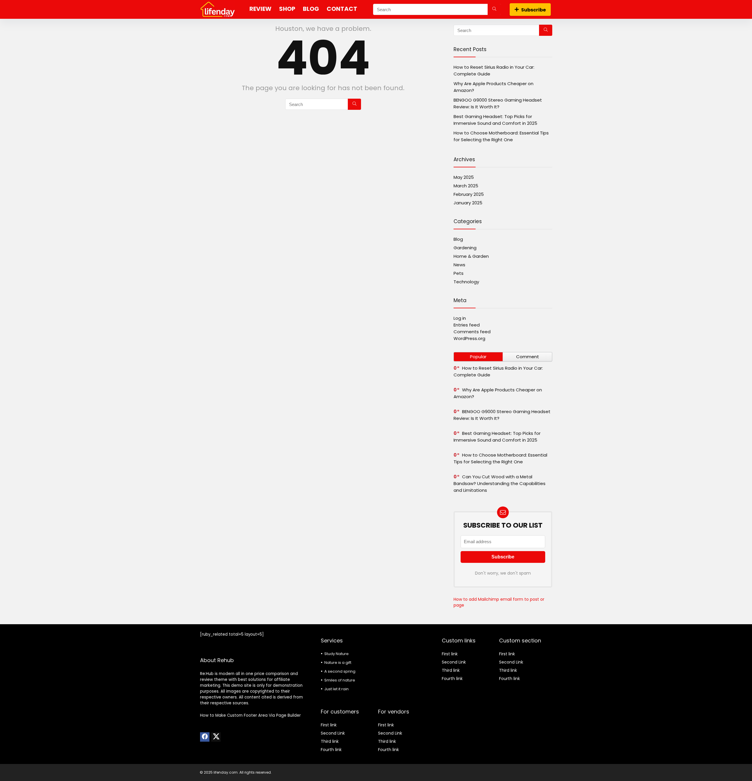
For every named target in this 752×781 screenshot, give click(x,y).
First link (329, 725)
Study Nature (336, 654)
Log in (460, 318)
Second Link (333, 733)
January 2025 (468, 203)
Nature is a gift (337, 662)
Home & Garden (471, 256)
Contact (342, 9)
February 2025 (469, 194)
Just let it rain (336, 689)
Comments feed (472, 332)
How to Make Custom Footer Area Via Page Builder (250, 715)
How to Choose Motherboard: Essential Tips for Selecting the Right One (500, 458)
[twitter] (216, 737)
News (459, 265)
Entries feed (467, 325)
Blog (311, 9)
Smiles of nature (339, 680)
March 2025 (466, 186)
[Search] (494, 9)
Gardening (465, 248)
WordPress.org (469, 338)
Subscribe (533, 9)
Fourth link (331, 750)
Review (260, 9)
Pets (459, 273)
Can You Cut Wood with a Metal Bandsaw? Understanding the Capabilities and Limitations (499, 483)
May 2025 (464, 177)
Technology (466, 282)
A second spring (339, 671)
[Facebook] (204, 737)
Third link (330, 741)
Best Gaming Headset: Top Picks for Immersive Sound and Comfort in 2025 (497, 436)
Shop (287, 9)
